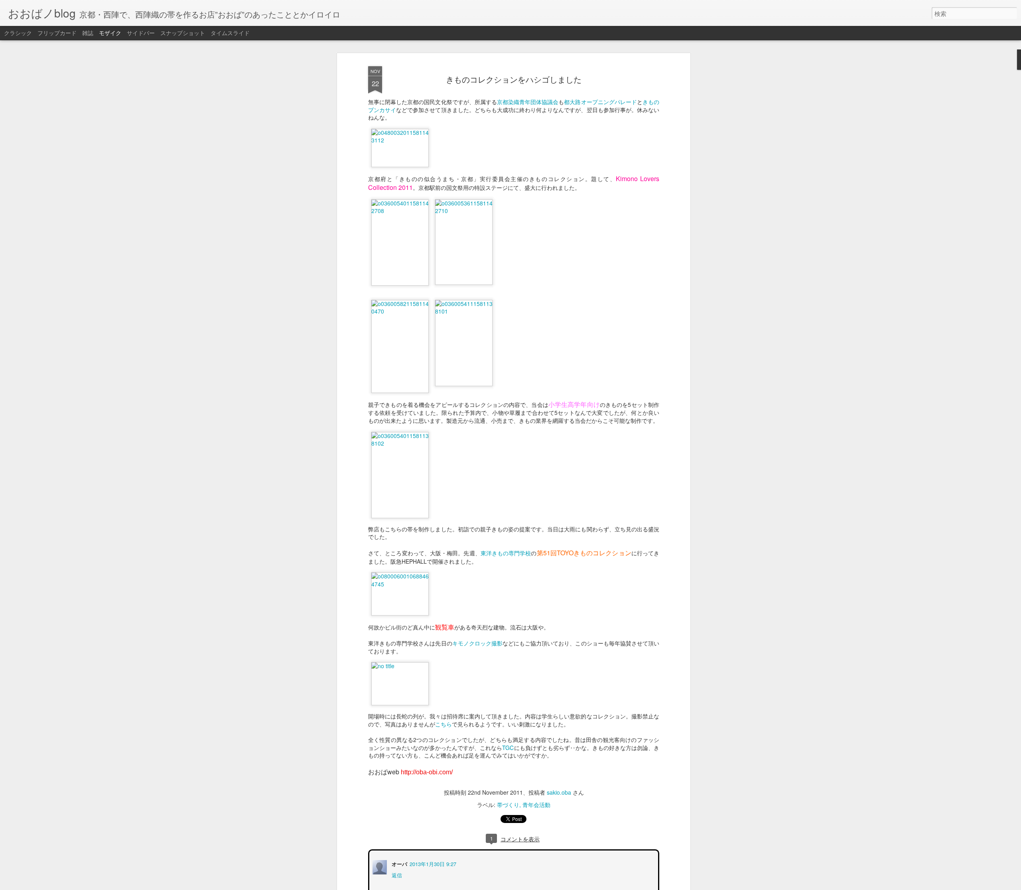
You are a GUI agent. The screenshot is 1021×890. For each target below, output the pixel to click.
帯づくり (508, 805)
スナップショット (182, 33)
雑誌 (87, 33)
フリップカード (57, 33)
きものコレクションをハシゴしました (513, 79)
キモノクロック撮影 (477, 643)
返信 (396, 874)
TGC (508, 748)
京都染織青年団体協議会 (527, 102)
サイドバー (141, 33)
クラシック (18, 33)
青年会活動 (536, 805)
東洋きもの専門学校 (506, 553)
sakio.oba (559, 792)
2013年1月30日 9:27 (432, 863)
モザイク (110, 33)
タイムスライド (230, 33)
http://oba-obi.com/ (427, 772)
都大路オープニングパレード (600, 102)
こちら (443, 724)
